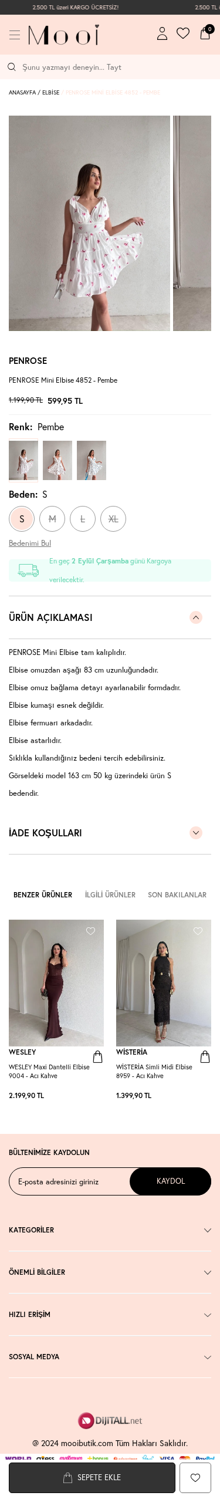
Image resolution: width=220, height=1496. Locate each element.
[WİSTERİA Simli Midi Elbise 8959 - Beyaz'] (199, 1095)
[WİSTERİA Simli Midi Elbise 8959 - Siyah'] (193, 1095)
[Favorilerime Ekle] (90, 929)
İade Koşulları (45, 832)
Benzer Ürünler (42, 894)
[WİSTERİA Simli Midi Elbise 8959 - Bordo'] (187, 1095)
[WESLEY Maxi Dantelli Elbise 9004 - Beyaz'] (80, 1095)
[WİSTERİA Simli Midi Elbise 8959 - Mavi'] (205, 1095)
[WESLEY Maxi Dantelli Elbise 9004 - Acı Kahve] (56, 982)
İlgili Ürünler (110, 894)
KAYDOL (171, 1181)
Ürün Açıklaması (51, 617)
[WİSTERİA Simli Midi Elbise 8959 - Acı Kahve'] (182, 1095)
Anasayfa (22, 92)
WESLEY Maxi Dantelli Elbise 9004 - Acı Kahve (49, 1071)
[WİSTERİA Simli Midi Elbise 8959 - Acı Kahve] (163, 982)
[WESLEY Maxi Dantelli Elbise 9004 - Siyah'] (86, 1095)
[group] (89, 223)
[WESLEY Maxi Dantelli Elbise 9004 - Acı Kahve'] (74, 1095)
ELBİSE (50, 92)
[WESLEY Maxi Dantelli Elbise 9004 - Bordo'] (98, 1095)
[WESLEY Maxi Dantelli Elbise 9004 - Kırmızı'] (92, 1095)
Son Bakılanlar (177, 894)
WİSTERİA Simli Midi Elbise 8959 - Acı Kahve (154, 1071)
